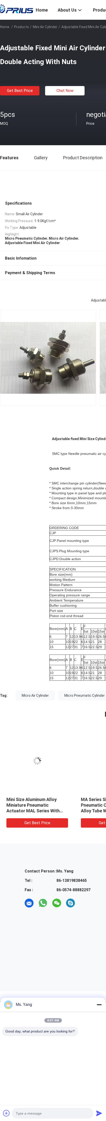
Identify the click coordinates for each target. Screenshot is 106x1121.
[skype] (70, 903)
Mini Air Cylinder (45, 27)
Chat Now (64, 90)
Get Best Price (20, 90)
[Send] (99, 1113)
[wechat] (56, 903)
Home (4, 27)
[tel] (84, 903)
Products (21, 27)
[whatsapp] (42, 903)
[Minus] (99, 1005)
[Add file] (6, 1113)
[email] (29, 903)
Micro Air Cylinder (35, 695)
